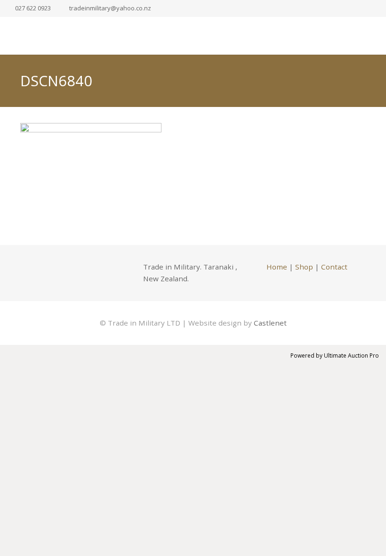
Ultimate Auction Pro (351, 356)
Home (276, 266)
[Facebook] (32, 273)
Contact (334, 266)
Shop (304, 266)
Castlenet (270, 322)
